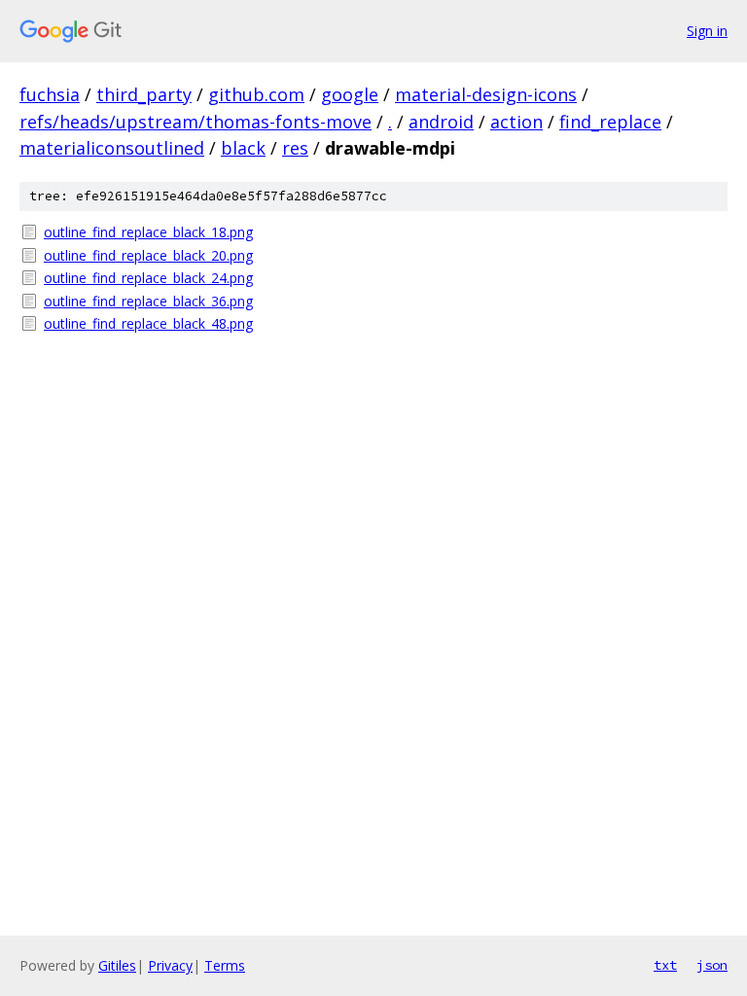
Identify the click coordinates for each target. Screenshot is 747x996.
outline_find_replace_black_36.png (148, 301)
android (441, 121)
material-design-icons (486, 94)
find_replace (610, 121)
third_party (144, 94)
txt (665, 965)
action (516, 121)
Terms (224, 965)
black (243, 148)
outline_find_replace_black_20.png (148, 255)
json (712, 965)
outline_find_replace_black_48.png (148, 323)
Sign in (707, 30)
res (295, 148)
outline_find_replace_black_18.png (148, 232)
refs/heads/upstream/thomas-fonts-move (195, 121)
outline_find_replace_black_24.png (148, 277)
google (349, 94)
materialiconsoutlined (111, 148)
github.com (256, 94)
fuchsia (49, 94)
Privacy (170, 965)
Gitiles (117, 965)
